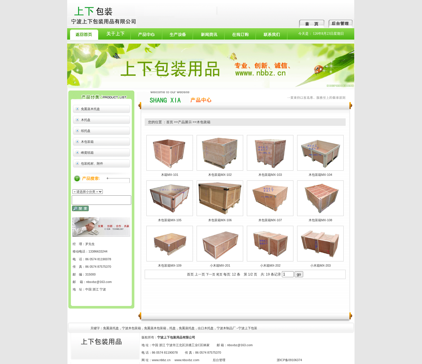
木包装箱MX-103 (270, 174)
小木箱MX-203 (320, 265)
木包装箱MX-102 (220, 174)
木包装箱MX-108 (320, 220)
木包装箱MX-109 (169, 265)
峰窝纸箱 (87, 152)
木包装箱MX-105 (169, 220)
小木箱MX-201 (220, 265)
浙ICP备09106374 (289, 360)
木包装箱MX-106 (220, 220)
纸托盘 (85, 130)
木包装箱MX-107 (270, 220)
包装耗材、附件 (92, 163)
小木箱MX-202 (270, 265)
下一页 (210, 274)
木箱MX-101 (169, 174)
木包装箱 (87, 141)
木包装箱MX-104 (320, 174)
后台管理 (219, 360)
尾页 (219, 274)
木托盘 (85, 120)
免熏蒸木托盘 (90, 109)
